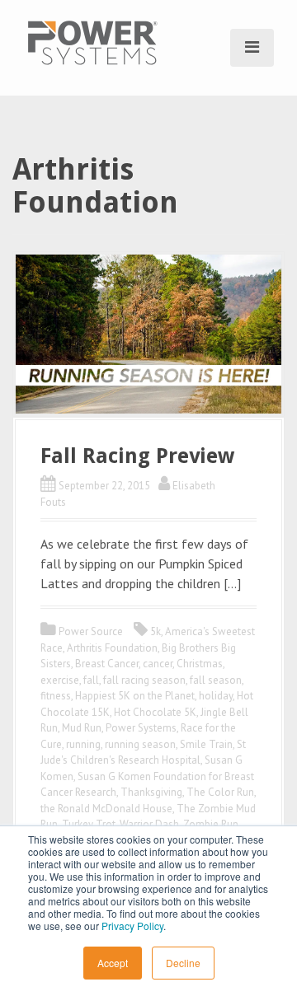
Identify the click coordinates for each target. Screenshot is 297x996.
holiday (216, 696)
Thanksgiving (151, 792)
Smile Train (206, 744)
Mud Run (81, 728)
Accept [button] (112, 963)
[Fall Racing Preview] (148, 332)
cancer (157, 664)
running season (140, 744)
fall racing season (144, 680)
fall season (216, 680)
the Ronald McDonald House (106, 809)
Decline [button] (183, 963)
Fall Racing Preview (137, 456)
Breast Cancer (107, 664)
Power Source (91, 631)
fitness (55, 696)
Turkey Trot (89, 824)
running (83, 744)
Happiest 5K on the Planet (135, 696)
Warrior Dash (149, 824)
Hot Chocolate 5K (155, 712)
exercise (59, 680)
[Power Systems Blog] (92, 41)
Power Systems (141, 728)
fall (91, 680)
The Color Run (220, 792)
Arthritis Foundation (112, 648)
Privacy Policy (132, 926)
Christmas (200, 664)
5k (155, 631)
